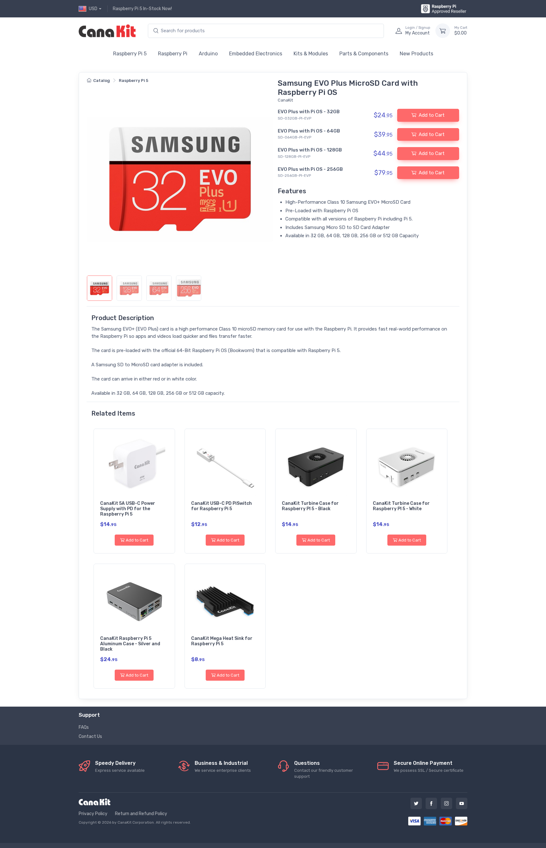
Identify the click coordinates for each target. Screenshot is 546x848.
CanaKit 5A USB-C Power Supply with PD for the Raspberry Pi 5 (127, 509)
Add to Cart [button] (432, 115)
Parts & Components (363, 54)
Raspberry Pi (172, 54)
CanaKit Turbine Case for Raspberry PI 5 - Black (310, 506)
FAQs (84, 727)
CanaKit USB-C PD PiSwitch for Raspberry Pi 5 (221, 506)
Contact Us (90, 736)
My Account (417, 31)
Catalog (101, 80)
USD (93, 8)
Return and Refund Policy (141, 813)
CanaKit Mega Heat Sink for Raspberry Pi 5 (221, 641)
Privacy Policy (93, 813)
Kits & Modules (311, 54)
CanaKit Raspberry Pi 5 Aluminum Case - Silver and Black (130, 644)
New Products (416, 54)
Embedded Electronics (255, 54)
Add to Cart (137, 540)
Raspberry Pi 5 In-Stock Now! (142, 8)
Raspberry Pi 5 (130, 54)
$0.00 (460, 31)
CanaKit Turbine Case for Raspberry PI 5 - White (401, 506)
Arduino (208, 54)
